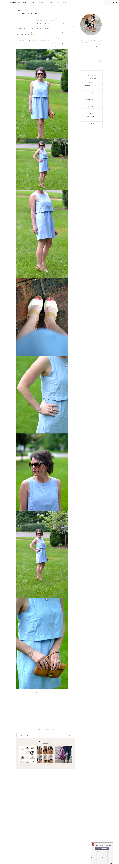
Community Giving (91, 78)
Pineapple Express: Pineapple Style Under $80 (26, 735)
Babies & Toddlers (91, 75)
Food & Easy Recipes (90, 85)
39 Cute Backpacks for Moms (63, 764)
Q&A (91, 109)
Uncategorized (91, 123)
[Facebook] (87, 52)
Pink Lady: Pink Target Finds (67, 735)
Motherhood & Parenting (91, 99)
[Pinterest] (92, 52)
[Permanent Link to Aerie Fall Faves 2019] (45, 754)
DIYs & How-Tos (91, 82)
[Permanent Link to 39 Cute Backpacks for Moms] (63, 754)
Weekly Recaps (91, 127)
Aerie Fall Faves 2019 (45, 764)
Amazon (91, 71)
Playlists (91, 106)
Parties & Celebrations (91, 102)
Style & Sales (19, 10)
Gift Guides (91, 89)
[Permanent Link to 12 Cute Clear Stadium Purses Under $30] (27, 754)
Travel (91, 120)
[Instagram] (95, 52)
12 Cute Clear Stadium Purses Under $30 (27, 765)
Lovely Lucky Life (13, 2)
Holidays (90, 92)
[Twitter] (90, 52)
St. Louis (90, 113)
